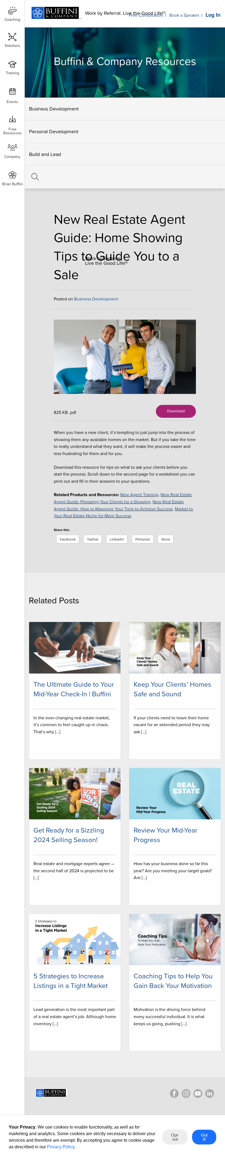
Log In (213, 15)
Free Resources (12, 129)
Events (12, 102)
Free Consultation (146, 15)
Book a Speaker (184, 15)
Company (12, 156)
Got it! (204, 1137)
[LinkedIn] (209, 1093)
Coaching (12, 19)
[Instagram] (186, 1093)
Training (12, 73)
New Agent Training (139, 495)
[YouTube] (197, 1093)
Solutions (12, 45)
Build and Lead (45, 154)
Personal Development (53, 132)
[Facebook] (174, 1093)
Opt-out (175, 1137)
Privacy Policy (60, 1146)
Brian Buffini (12, 184)
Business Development (53, 109)
